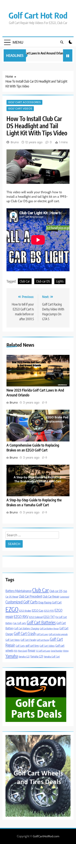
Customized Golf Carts (21, 601)
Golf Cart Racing (42, 640)
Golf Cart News (12, 639)
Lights (60, 281)
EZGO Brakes (25, 610)
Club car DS (43, 281)
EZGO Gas (37, 610)
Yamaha (11, 655)
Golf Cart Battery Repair (49, 628)
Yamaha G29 (36, 656)
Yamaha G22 (24, 656)
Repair (31, 650)
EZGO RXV (21, 616)
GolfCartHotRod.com (46, 836)
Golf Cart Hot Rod (38, 15)
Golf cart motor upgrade (58, 634)
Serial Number (56, 650)
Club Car (25, 281)
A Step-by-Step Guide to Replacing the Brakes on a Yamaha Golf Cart (34, 502)
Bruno (15, 142)
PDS (15, 650)
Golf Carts (20, 645)
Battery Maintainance (18, 591)
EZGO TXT (49, 617)
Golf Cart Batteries (41, 622)
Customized (64, 596)
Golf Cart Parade (28, 639)
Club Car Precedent (30, 596)
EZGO (11, 609)
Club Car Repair (51, 596)
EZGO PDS (49, 610)
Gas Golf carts (19, 623)
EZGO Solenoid (36, 617)
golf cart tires (32, 645)
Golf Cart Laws (42, 634)
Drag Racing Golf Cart (50, 602)
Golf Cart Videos (20, 108)
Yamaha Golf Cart (52, 656)
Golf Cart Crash (25, 633)
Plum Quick (22, 650)
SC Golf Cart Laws (43, 650)
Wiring (66, 650)
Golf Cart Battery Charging (26, 628)
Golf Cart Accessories (24, 102)
